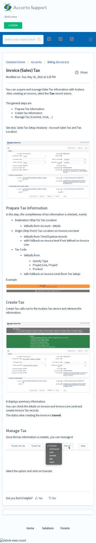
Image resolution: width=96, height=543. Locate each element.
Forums (65, 528)
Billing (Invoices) (58, 62)
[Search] (39, 39)
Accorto (36, 62)
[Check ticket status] (60, 39)
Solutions (48, 528)
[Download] (39, 274)
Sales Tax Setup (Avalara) (32, 128)
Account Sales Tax (60, 128)
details (57, 226)
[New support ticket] (49, 39)
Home (30, 528)
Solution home (16, 62)
